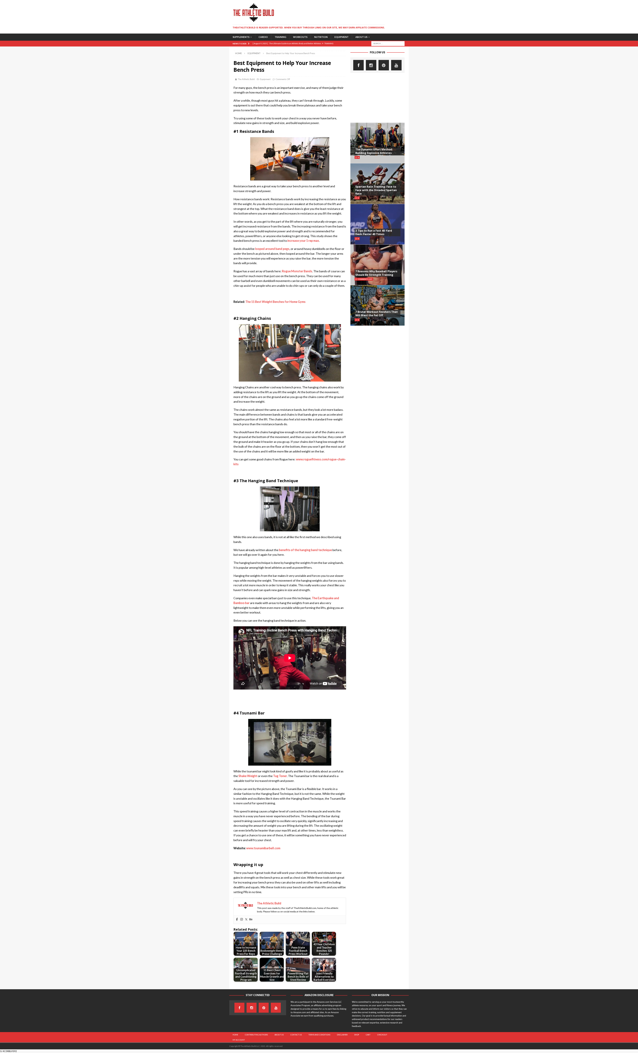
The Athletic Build (246, 79)
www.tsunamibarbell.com (263, 848)
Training (280, 37)
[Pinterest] (383, 65)
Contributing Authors (256, 1035)
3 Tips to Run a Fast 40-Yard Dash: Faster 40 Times (373, 232)
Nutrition (321, 37)
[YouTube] (396, 65)
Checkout (382, 1035)
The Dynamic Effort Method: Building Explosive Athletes (374, 151)
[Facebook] (236, 919)
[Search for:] (388, 43)
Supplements (241, 37)
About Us (361, 37)
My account (239, 1040)
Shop (356, 1035)
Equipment (341, 37)
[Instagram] (241, 919)
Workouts (300, 37)
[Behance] (250, 919)
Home (235, 1035)
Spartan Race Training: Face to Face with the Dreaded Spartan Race (376, 190)
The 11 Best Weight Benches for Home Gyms (275, 302)
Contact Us (296, 1035)
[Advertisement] (377, 98)
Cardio (263, 37)
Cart (368, 1035)
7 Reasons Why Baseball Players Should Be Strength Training (376, 273)
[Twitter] (246, 919)
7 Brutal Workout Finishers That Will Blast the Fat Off (376, 313)
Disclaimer (342, 1035)
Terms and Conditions (319, 1035)
